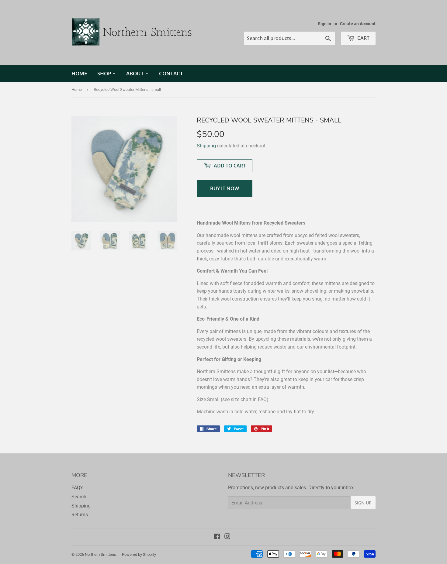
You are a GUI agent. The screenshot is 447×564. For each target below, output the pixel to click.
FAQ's (77, 487)
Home (79, 73)
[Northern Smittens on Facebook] (217, 537)
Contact (171, 73)
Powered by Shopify (139, 554)
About (135, 73)
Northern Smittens (100, 554)
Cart (362, 38)
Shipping (206, 146)
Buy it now (224, 188)
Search (78, 497)
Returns (79, 515)
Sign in (324, 23)
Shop (104, 73)
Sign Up (363, 503)
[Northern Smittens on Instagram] (227, 537)
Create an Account (358, 23)
